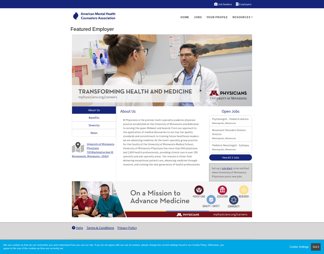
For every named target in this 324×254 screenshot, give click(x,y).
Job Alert (227, 168)
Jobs (198, 17)
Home (185, 17)
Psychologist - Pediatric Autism (230, 121)
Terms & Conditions (100, 228)
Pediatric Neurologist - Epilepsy (230, 147)
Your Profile (217, 17)
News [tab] (94, 133)
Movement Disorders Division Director (229, 134)
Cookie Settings (299, 246)
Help (79, 228)
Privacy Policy (127, 228)
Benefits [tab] (94, 118)
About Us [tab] (94, 110)
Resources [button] (241, 17)
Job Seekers (225, 4)
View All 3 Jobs (230, 157)
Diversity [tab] (94, 125)
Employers (244, 4)
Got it (316, 246)
